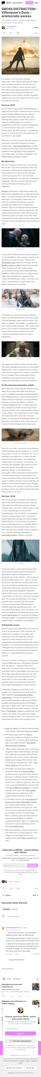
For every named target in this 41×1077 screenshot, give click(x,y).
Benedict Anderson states (11, 265)
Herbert (5, 191)
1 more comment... (8, 969)
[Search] (37, 979)
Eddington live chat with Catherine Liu (12, 985)
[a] (35, 986)
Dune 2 (15, 728)
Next (34, 895)
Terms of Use (31, 1045)
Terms (28, 1061)
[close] (35, 1007)
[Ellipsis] (38, 927)
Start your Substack (15, 1068)
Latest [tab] (9, 979)
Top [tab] (4, 979)
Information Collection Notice (27, 1047)
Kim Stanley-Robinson (21, 146)
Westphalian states (9, 262)
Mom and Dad (27, 838)
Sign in (37, 3)
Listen (37, 27)
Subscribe (29, 3)
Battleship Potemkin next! (10, 989)
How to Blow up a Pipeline (19, 788)
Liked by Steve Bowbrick (14, 930)
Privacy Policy (22, 1049)
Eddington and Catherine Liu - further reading (14, 1002)
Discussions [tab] (17, 979)
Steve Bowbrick (11, 26)
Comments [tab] (6, 909)
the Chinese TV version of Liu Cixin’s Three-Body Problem (21, 800)
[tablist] (10, 909)
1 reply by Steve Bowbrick (16, 960)
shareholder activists (9, 535)
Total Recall (12, 711)
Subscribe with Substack (22, 1041)
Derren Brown (12, 615)
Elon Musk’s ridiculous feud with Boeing (20, 744)
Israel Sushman (11, 928)
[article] (20, 990)
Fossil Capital (30, 790)
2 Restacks (17, 881)
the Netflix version (17, 826)
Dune (7, 728)
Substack (11, 1073)
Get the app (30, 1068)
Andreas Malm (28, 771)
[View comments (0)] (12, 996)
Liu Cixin (17, 151)
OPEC (12, 405)
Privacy (22, 1061)
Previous (8, 895)
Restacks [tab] (15, 909)
